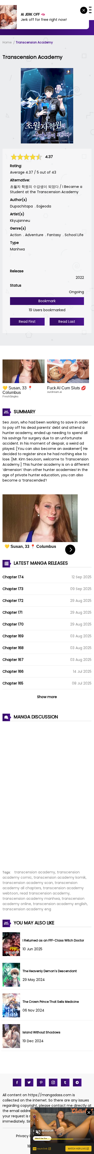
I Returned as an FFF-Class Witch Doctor (53, 940)
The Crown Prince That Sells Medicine (51, 1002)
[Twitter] (29, 1082)
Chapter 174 (13, 577)
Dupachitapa (21, 206)
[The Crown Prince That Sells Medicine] (13, 1016)
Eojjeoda (44, 206)
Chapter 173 (13, 588)
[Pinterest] (41, 1082)
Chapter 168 (13, 647)
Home (7, 42)
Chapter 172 (13, 600)
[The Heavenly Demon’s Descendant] (13, 985)
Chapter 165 (13, 683)
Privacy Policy (28, 1135)
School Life (74, 234)
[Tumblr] (65, 1082)
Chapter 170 (13, 624)
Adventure (34, 234)
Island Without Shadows (41, 1032)
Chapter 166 (13, 671)
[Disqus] (47, 793)
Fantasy (54, 234)
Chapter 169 (13, 636)
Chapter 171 (12, 612)
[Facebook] (17, 1082)
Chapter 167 (13, 659)
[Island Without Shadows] (13, 1046)
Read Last (66, 321)
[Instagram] (53, 1082)
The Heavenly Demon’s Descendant (50, 971)
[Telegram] (77, 1082)
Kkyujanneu (20, 220)
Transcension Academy (34, 42)
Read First (27, 321)
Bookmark (47, 300)
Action (15, 234)
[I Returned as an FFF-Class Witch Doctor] (13, 954)
